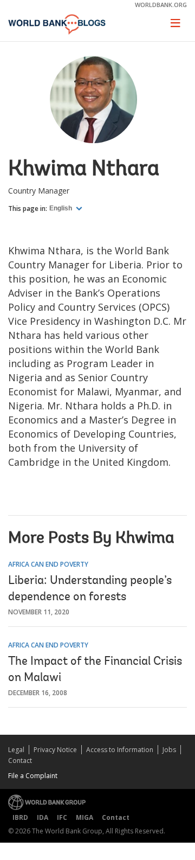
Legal (16, 749)
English (61, 208)
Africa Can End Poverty (48, 564)
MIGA (84, 817)
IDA (42, 817)
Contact (20, 760)
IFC (62, 817)
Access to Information (119, 749)
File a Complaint (32, 775)
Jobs (169, 749)
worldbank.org (161, 5)
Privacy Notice (55, 749)
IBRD (20, 817)
